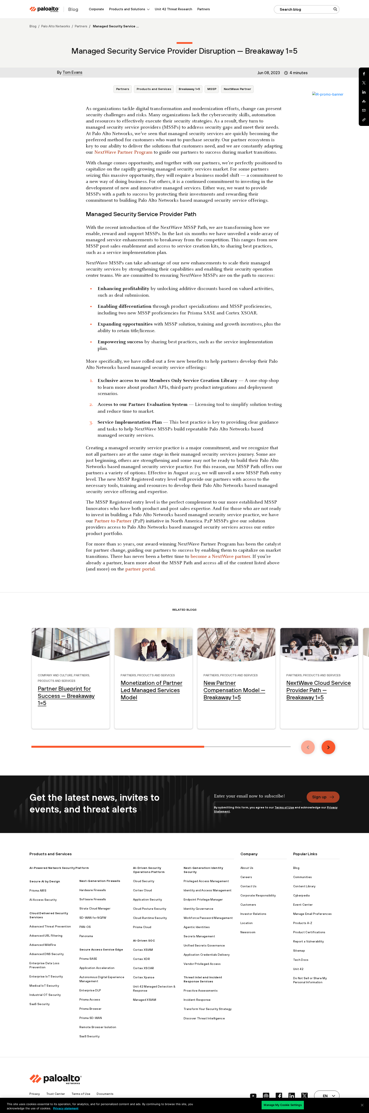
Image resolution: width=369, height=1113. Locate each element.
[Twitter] (364, 83)
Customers (248, 904)
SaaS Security (39, 1004)
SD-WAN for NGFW (92, 917)
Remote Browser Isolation (97, 1027)
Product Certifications (309, 932)
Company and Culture (55, 674)
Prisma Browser (90, 1008)
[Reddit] (364, 101)
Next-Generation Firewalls (99, 881)
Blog (33, 26)
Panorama (86, 936)
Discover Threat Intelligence (204, 1018)
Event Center (303, 904)
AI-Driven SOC (144, 940)
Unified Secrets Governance (204, 945)
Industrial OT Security (45, 995)
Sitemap (299, 950)
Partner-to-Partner (113, 521)
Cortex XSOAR (143, 968)
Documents (105, 1093)
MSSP (211, 89)
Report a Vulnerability (308, 941)
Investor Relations (253, 913)
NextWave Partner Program (123, 152)
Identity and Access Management (208, 890)
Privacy (34, 1093)
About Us (246, 868)
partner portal (140, 569)
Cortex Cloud (142, 890)
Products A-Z (302, 923)
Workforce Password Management (208, 918)
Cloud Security (143, 881)
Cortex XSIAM (143, 949)
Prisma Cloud (142, 927)
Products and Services (154, 89)
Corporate (96, 9)
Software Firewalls (92, 899)
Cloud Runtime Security (150, 918)
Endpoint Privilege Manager (203, 899)
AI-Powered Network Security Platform (59, 868)
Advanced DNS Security (46, 954)
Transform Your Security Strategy (207, 1009)
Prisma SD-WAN (90, 1018)
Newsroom (248, 932)
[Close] (362, 1105)
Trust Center (55, 1093)
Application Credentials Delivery (207, 954)
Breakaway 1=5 (189, 89)
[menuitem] (96, 9)
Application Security (147, 899)
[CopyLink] (364, 119)
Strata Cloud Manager (94, 908)
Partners (203, 9)
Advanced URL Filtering (45, 935)
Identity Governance (198, 908)
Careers (246, 877)
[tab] (117, 747)
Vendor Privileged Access (202, 964)
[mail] (364, 110)
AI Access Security (43, 899)
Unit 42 (298, 969)
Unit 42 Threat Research (173, 9)
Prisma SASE (88, 958)
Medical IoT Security (44, 985)
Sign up (319, 797)
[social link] (253, 1096)
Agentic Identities (197, 927)
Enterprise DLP (90, 990)
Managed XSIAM (144, 999)
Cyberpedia (301, 895)
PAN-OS (85, 927)
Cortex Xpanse (143, 977)
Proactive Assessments (201, 990)
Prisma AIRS (37, 890)
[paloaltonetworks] (44, 9)
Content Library (304, 886)
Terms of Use (284, 807)
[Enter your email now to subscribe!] (257, 798)
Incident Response (197, 999)
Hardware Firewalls (92, 890)
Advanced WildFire (42, 944)
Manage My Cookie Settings (283, 1105)
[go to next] (328, 747)
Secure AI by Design (44, 881)
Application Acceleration (97, 968)
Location (246, 923)
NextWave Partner (237, 89)
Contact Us (248, 886)
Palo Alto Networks (55, 26)
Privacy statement (65, 1108)
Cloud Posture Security (149, 908)
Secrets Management (199, 936)
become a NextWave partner (220, 556)
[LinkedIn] (364, 92)
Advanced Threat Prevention (50, 926)
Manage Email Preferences (312, 913)
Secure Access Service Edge (101, 949)
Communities (302, 877)
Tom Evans (72, 72)
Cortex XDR (141, 959)
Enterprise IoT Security (46, 976)
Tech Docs (301, 959)
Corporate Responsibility (258, 895)
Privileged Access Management (206, 881)
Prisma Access (89, 999)
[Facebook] (364, 73)
